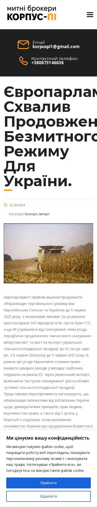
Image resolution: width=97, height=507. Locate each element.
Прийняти (48, 482)
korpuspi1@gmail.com (56, 46)
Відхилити (48, 496)
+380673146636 (47, 62)
